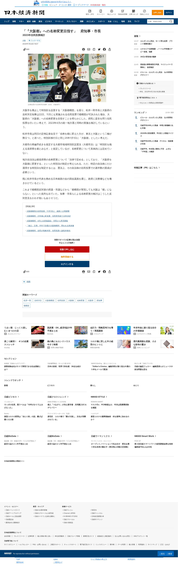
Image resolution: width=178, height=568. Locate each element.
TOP (18, 559)
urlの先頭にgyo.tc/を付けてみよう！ (56, 1)
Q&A (55, 559)
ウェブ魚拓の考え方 (99, 559)
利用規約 (131, 559)
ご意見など (58, 562)
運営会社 (20, 562)
